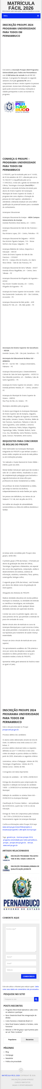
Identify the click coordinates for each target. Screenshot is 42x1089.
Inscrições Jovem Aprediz (22, 1079)
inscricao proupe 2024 (25, 837)
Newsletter (9, 1058)
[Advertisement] (21, 54)
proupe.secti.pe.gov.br (18, 843)
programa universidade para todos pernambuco (20, 840)
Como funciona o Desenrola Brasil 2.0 (18, 1021)
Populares (12, 1040)
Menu (6, 16)
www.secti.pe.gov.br (10, 845)
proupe (5, 843)
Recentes (29, 1040)
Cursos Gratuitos (22, 1082)
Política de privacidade (13, 1061)
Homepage (9, 1055)
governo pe (11, 837)
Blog (7, 1052)
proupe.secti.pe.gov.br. (11, 730)
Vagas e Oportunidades (22, 1085)
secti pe (30, 843)
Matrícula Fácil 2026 (21, 6)
